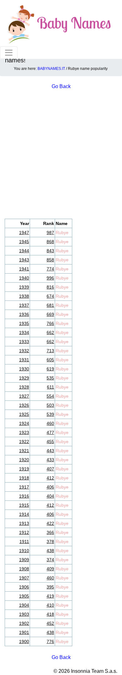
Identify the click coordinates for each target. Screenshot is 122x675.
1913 (24, 523)
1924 (24, 423)
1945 (24, 241)
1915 (24, 505)
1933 (24, 341)
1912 (24, 532)
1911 (24, 541)
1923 (24, 432)
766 (50, 323)
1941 (24, 268)
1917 (24, 486)
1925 (24, 414)
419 (50, 596)
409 (50, 568)
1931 (24, 359)
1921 (24, 450)
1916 (24, 496)
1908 (24, 568)
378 (50, 541)
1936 (24, 314)
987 (50, 232)
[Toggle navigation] (9, 52)
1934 (24, 332)
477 (50, 432)
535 (50, 377)
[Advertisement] (61, 154)
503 (50, 405)
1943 (24, 259)
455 (50, 441)
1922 (24, 441)
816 (50, 287)
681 (50, 305)
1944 (24, 250)
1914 (24, 514)
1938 (24, 296)
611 (50, 387)
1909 (24, 559)
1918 (24, 477)
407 (50, 468)
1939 (24, 287)
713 (50, 350)
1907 (24, 577)
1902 (24, 623)
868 (50, 241)
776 (50, 641)
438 (50, 550)
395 (50, 586)
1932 (24, 350)
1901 (24, 632)
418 (50, 614)
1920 (24, 459)
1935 (24, 323)
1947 (24, 232)
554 (50, 396)
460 (50, 423)
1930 (24, 368)
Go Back (61, 657)
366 (50, 532)
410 (50, 605)
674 (50, 296)
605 (50, 359)
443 (50, 450)
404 (50, 496)
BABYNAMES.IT (51, 68)
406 (50, 486)
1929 (24, 377)
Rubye (62, 232)
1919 (24, 468)
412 (50, 477)
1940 (24, 277)
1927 (24, 396)
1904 (24, 605)
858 (50, 259)
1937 (24, 305)
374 (50, 559)
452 (50, 623)
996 (50, 277)
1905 (24, 596)
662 (50, 332)
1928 (24, 387)
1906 (24, 586)
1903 (24, 614)
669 (50, 314)
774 (50, 268)
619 (50, 368)
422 (50, 523)
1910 (24, 550)
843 (50, 250)
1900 (24, 641)
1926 (24, 405)
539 (50, 414)
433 (50, 459)
